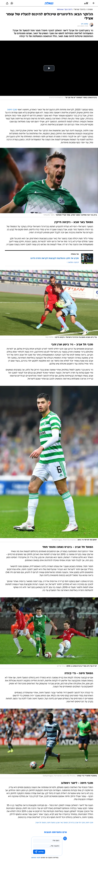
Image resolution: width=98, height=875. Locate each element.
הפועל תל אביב (40, 822)
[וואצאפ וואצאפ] (12, 3)
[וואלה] (49, 3)
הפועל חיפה (51, 822)
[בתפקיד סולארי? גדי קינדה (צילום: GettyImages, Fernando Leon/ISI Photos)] (49, 743)
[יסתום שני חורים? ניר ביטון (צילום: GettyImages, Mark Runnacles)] (49, 464)
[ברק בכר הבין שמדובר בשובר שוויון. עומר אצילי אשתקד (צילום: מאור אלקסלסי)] (49, 182)
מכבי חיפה (12, 110)
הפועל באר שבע (62, 822)
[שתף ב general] (7, 3)
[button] (86, 3)
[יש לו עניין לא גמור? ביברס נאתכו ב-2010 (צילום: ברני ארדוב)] (49, 632)
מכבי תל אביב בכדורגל (77, 822)
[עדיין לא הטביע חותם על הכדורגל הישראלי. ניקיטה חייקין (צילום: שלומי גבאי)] (49, 304)
